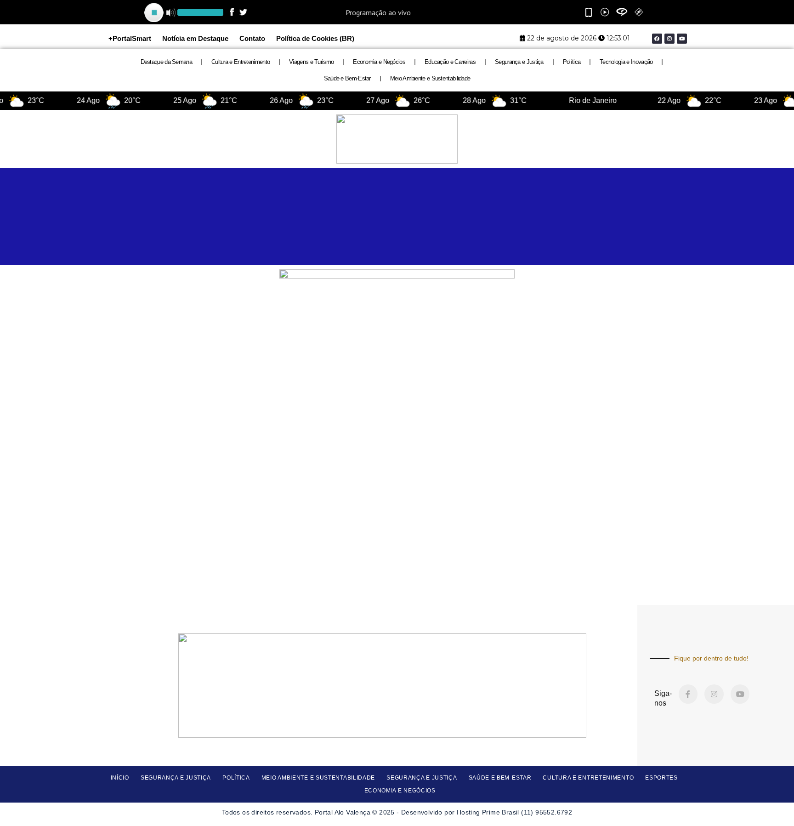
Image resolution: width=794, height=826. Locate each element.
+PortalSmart (129, 38)
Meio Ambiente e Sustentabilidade (430, 78)
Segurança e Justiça (519, 61)
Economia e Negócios (379, 61)
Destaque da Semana (166, 61)
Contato (252, 38)
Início (120, 778)
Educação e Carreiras (450, 61)
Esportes (661, 778)
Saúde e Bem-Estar (347, 78)
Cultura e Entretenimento (240, 61)
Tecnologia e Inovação (626, 61)
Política (571, 61)
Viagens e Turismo (311, 61)
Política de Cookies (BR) (315, 38)
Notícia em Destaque (195, 38)
